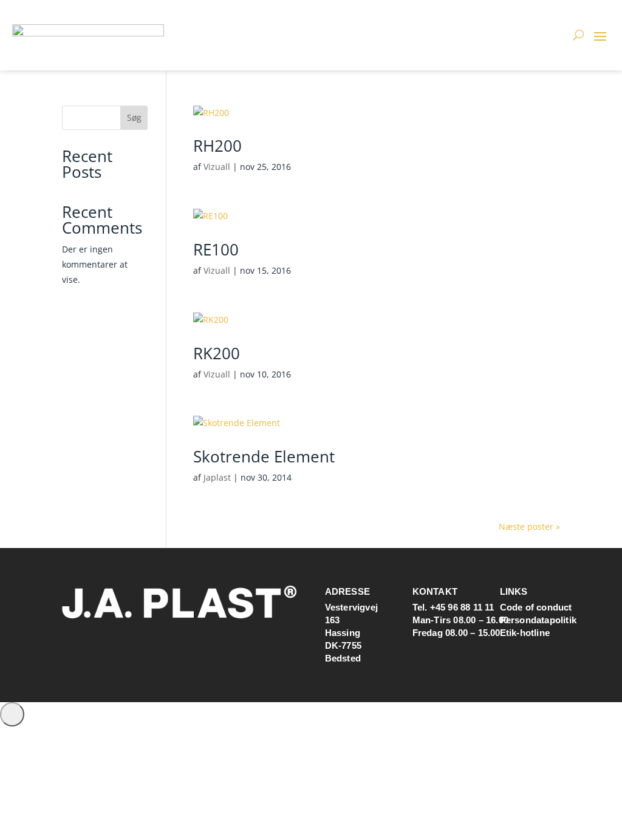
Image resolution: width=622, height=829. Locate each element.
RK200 (216, 353)
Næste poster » (529, 526)
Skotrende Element (264, 456)
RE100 (216, 249)
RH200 (217, 146)
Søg (134, 117)
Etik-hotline (525, 633)
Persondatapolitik (538, 620)
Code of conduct (536, 607)
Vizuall (216, 166)
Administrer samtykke (12, 714)
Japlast (217, 477)
